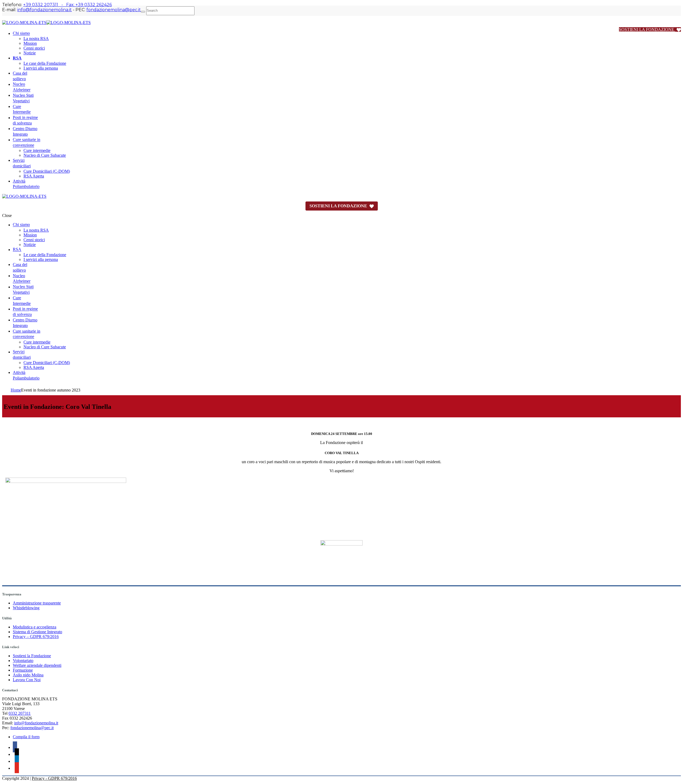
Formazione (23, 670)
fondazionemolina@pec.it (113, 9)
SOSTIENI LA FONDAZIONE (647, 29)
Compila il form (26, 736)
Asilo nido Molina (28, 675)
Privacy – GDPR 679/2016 (36, 636)
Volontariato (23, 660)
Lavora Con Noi (27, 679)
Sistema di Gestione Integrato (37, 631)
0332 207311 (20, 713)
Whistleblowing (26, 608)
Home (16, 390)
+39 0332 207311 (40, 4)
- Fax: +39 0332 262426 (85, 4)
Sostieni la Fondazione (32, 655)
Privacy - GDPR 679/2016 (54, 778)
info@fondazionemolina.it (44, 9)
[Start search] (143, 12)
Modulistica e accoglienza (34, 627)
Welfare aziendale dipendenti (37, 665)
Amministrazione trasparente (37, 603)
